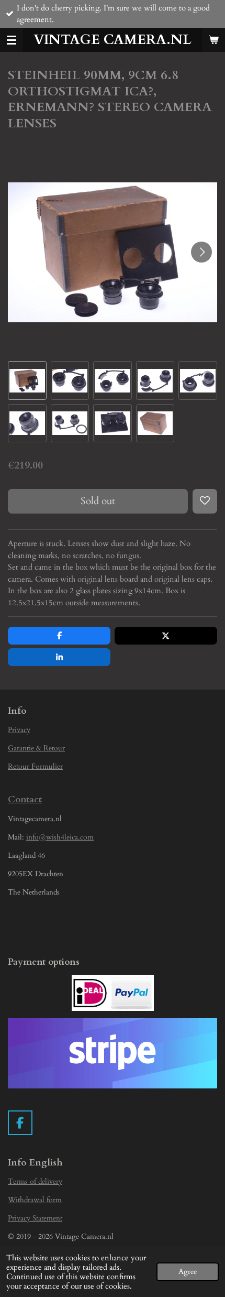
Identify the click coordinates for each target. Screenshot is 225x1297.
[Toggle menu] (11, 40)
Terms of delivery (35, 1181)
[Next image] (201, 252)
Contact (25, 799)
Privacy (19, 730)
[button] (27, 380)
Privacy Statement (35, 1218)
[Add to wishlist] (205, 501)
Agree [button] (187, 1272)
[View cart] (213, 40)
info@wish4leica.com (60, 837)
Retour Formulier (35, 766)
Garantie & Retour (36, 748)
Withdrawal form (35, 1200)
